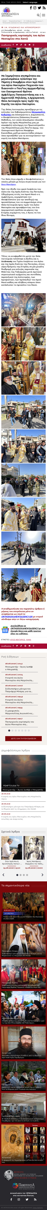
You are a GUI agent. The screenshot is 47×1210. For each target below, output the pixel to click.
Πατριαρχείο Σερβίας (10, 983)
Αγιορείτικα (9, 913)
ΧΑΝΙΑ (28, 640)
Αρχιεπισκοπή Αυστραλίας (12, 1018)
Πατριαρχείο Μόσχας (10, 951)
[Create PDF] (33, 45)
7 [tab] (29, 731)
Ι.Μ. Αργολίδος (7, 1084)
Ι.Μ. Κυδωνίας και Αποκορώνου (33, 21)
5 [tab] (22, 731)
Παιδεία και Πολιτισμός (11, 1116)
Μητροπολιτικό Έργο (15, 21)
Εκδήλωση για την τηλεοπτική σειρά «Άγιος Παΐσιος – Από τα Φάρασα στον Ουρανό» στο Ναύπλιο (22, 1088)
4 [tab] (19, 731)
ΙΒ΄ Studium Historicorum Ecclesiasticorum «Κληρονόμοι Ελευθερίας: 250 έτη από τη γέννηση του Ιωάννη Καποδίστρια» (23, 1120)
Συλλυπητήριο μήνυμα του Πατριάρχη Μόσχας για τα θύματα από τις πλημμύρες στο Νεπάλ (22, 954)
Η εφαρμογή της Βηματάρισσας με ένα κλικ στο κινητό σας (22, 1161)
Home (4, 21)
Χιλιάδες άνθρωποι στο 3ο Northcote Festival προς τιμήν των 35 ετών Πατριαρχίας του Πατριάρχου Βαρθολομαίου (23, 1022)
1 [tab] (9, 731)
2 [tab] (12, 731)
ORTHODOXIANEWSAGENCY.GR (16, 617)
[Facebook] (31, 8)
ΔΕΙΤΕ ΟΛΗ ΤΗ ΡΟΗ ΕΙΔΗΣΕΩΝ (23, 739)
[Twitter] (39, 8)
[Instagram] (34, 8)
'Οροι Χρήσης (38, 1207)
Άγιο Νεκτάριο (8, 184)
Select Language (30, 2)
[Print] (25, 45)
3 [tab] (16, 731)
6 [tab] (26, 731)
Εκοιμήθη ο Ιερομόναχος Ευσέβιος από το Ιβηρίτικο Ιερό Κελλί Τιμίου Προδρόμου (21, 1056)
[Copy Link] (21, 45)
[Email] (29, 45)
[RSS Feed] (44, 8)
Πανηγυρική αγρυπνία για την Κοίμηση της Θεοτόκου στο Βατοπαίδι (23, 917)
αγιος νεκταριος (17, 640)
